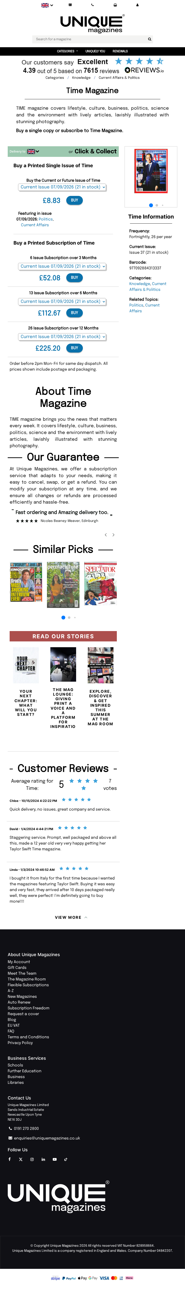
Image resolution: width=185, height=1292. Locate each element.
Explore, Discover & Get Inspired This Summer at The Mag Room (100, 707)
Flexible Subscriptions (28, 985)
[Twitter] (20, 1159)
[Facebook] (9, 1159)
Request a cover (23, 1014)
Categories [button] (65, 51)
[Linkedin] (43, 1159)
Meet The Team (22, 974)
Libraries (16, 1083)
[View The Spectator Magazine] (100, 583)
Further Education (24, 1071)
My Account (19, 962)
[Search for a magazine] (150, 39)
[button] (138, 5)
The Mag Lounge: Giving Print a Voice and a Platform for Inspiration (64, 708)
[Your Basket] (115, 5)
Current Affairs (35, 225)
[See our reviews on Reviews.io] (92, 66)
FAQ (11, 1031)
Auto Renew (19, 1002)
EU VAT (14, 1026)
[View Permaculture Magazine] (63, 585)
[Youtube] (54, 1159)
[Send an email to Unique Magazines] (70, 5)
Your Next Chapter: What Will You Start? (26, 703)
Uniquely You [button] (95, 51)
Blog (12, 1020)
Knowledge (139, 284)
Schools (15, 1065)
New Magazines (22, 997)
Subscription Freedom (28, 1008)
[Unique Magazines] (92, 1196)
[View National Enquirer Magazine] (26, 582)
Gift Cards (17, 968)
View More (68, 917)
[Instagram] (32, 1159)
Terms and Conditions (28, 1037)
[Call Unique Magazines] (93, 5)
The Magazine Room (27, 979)
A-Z (11, 991)
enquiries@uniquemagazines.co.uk (46, 1138)
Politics (136, 305)
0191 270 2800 (26, 1129)
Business (16, 1077)
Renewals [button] (120, 51)
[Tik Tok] (66, 1159)
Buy (74, 200)
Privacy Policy (20, 1043)
